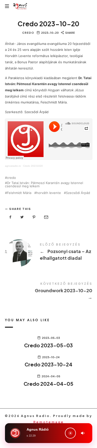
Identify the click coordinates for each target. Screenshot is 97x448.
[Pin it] (34, 217)
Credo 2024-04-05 (48, 384)
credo (11, 177)
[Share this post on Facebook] (10, 217)
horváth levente (48, 192)
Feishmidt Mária (19, 192)
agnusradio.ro (13, 165)
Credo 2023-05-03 (48, 345)
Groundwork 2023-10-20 (48, 291)
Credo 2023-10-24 (48, 364)
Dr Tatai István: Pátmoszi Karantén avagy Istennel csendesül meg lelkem (44, 184)
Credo (28, 32)
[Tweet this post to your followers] (22, 217)
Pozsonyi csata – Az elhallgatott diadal (48, 252)
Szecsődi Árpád (78, 192)
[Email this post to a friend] (45, 217)
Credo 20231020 (33, 165)
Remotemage (48, 422)
